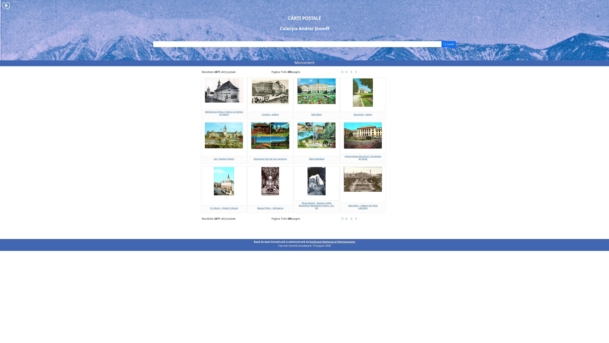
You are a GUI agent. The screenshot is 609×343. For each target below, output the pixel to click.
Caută (450, 44)
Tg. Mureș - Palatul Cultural (224, 208)
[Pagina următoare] (351, 72)
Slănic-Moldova (316, 158)
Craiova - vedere (270, 114)
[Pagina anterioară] (346, 72)
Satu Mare (316, 114)
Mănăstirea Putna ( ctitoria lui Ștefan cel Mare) (224, 113)
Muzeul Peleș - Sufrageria (270, 208)
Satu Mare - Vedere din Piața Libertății (363, 207)
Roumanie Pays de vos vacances (270, 158)
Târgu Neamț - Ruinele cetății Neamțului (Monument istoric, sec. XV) (316, 206)
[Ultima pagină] (356, 72)
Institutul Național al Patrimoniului (332, 242)
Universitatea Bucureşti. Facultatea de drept (363, 157)
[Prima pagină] (342, 72)
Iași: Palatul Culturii (224, 158)
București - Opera (363, 114)
